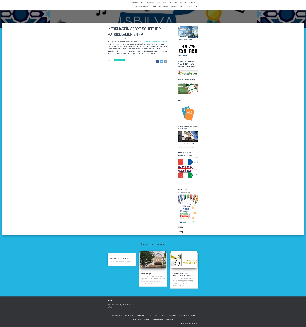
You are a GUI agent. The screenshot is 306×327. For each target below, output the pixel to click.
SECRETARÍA (183, 2)
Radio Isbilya (183, 55)
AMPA (154, 6)
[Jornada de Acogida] (153, 259)
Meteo (181, 39)
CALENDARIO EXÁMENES (137, 2)
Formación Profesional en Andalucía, (156, 42)
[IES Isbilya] (109, 5)
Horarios (170, 2)
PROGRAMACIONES (161, 2)
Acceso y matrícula (119, 60)
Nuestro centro (150, 2)
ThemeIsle (195, 323)
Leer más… (155, 283)
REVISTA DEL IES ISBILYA (163, 6)
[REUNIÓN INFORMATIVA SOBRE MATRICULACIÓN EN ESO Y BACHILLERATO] (184, 259)
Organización (192, 2)
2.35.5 (179, 231)
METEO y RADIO (188, 6)
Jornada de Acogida (146, 274)
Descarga (180, 227)
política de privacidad (123, 304)
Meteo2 (186, 39)
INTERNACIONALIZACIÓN (176, 6)
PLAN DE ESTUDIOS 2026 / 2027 (119, 258)
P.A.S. (176, 2)
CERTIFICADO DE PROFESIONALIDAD (143, 6)
